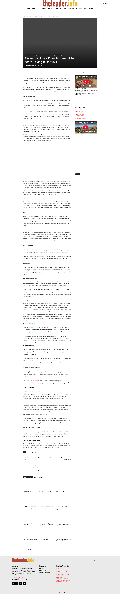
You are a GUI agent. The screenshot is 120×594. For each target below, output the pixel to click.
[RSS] (16, 583)
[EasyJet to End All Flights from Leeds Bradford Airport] (63, 533)
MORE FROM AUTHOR (39, 477)
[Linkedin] (42, 71)
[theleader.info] (60, 3)
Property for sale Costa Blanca (63, 578)
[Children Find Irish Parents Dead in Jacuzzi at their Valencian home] (63, 485)
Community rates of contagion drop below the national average (60, 458)
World (28, 16)
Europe (36, 55)
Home (24, 16)
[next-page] (26, 543)
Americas (32, 16)
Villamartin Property (79, 115)
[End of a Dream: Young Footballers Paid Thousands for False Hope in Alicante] (47, 516)
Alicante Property (60, 583)
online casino (48, 327)
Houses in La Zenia (79, 112)
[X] (36, 71)
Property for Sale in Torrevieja (62, 574)
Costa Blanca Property (61, 575)
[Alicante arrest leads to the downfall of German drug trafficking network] (47, 500)
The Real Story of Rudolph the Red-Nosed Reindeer (32, 458)
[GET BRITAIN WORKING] (30, 485)
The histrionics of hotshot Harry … (46, 491)
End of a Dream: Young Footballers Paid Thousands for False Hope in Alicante (46, 524)
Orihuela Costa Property (80, 109)
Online (39, 452)
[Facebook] (33, 71)
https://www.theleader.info (37, 467)
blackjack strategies (34, 380)
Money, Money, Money (44, 539)
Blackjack (29, 452)
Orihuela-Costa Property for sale (63, 580)
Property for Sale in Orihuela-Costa (64, 572)
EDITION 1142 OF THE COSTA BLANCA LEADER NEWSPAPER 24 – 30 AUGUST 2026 (63, 508)
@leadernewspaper (30, 65)
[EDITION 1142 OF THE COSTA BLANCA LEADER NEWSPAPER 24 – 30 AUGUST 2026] (63, 500)
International (49, 55)
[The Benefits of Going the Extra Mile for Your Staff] (30, 516)
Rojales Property (59, 577)
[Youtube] (39, 470)
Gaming (53, 55)
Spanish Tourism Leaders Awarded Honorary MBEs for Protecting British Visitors (63, 524)
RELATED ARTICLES (28, 477)
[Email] (49, 71)
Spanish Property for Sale (61, 568)
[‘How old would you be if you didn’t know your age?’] (30, 533)
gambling (34, 452)
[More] (52, 71)
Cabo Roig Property (79, 111)
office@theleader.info (20, 578)
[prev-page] (24, 543)
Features (39, 55)
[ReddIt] (45, 71)
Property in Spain (60, 569)
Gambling (43, 55)
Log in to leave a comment (29, 551)
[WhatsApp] (39, 71)
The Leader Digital (56, 592)
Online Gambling (59, 55)
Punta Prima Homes (79, 114)
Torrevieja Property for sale (62, 581)
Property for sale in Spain (61, 571)
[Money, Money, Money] (47, 533)
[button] (105, 3)
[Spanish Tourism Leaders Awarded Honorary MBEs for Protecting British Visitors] (63, 516)
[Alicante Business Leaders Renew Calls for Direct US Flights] (30, 500)
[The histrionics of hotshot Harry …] (47, 485)
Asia (33, 55)
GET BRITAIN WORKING (27, 491)
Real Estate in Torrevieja (80, 118)
